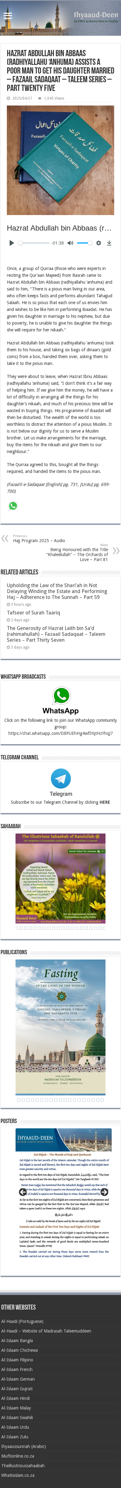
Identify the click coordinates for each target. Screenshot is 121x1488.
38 (72, 928)
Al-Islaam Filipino (17, 1359)
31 (39, 928)
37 (67, 928)
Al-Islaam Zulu (14, 1436)
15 (74, 1100)
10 (51, 1100)
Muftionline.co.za (17, 1456)
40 (81, 928)
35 (58, 928)
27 (21, 928)
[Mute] (70, 243)
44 (100, 928)
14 (69, 1100)
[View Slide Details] (64, 1196)
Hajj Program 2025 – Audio (39, 538)
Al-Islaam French (17, 1369)
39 (76, 928)
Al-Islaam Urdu (15, 1427)
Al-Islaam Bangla (17, 1340)
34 (53, 928)
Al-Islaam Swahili (17, 1417)
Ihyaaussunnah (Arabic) (23, 1446)
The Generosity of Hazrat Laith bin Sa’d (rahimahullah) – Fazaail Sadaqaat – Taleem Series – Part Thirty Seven (56, 634)
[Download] (109, 243)
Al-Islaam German (18, 1379)
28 (25, 928)
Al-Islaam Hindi (15, 1398)
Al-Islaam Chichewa (19, 1350)
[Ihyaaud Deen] (60, 18)
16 (79, 1100)
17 (83, 1100)
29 (30, 928)
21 (102, 1100)
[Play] (12, 243)
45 (104, 928)
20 (97, 1100)
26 (16, 928)
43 (95, 928)
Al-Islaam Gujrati (17, 1388)
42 (90, 928)
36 (63, 928)
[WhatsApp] (13, 506)
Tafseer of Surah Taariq (33, 613)
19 (93, 1100)
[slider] (34, 243)
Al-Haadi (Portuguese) (22, 1321)
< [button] (23, 1192)
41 (86, 928)
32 (44, 928)
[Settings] (99, 243)
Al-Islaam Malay (16, 1407)
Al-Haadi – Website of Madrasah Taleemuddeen (46, 1330)
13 (65, 1100)
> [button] (104, 1192)
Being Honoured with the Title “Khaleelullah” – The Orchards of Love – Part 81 (77, 552)
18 (88, 1100)
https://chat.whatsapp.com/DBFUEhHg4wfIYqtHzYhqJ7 (60, 733)
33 (49, 928)
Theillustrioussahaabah (23, 1465)
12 (60, 1100)
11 (55, 1100)
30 (35, 928)
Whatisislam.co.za (17, 1475)
